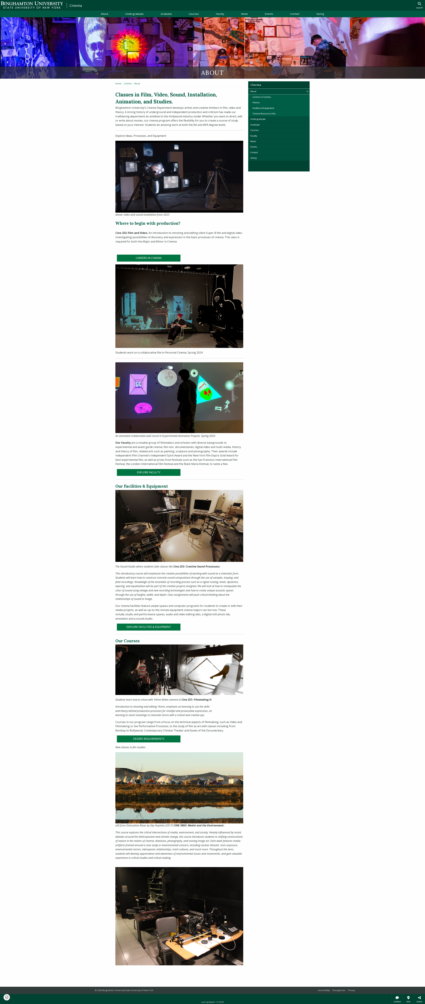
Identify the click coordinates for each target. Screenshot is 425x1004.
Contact (294, 13)
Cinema (76, 5)
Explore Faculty (148, 472)
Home (118, 83)
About (104, 13)
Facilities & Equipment (263, 108)
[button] (6, 997)
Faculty (220, 13)
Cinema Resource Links (264, 113)
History (256, 102)
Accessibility (324, 990)
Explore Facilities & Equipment (149, 627)
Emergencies (339, 990)
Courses (194, 13)
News (244, 13)
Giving (320, 13)
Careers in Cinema (149, 258)
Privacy (351, 990)
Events (269, 13)
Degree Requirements (148, 739)
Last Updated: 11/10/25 (212, 1002)
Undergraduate (134, 13)
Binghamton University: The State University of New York (32, 5)
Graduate (166, 13)
